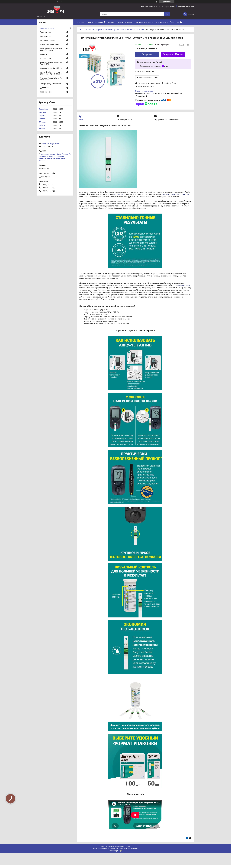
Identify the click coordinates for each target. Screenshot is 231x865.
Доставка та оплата (144, 22)
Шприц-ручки (45, 58)
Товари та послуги (95, 22)
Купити (148, 54)
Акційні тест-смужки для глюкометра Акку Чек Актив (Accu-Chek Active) (115, 29)
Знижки (111, 22)
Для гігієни (44, 88)
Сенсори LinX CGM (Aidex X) (51, 68)
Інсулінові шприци (47, 40)
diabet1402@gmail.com (51, 143)
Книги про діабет (47, 92)
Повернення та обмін (164, 22)
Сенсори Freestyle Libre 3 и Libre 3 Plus (51, 79)
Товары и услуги (46, 28)
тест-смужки (119, 194)
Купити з (170, 54)
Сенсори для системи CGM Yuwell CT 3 (51, 63)
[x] (190, 838)
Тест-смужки (45, 32)
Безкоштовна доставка (148, 77)
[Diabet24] (55, 9)
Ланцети (43, 54)
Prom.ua (127, 846)
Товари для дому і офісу (50, 84)
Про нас (128, 22)
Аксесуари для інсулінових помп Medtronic (51, 49)
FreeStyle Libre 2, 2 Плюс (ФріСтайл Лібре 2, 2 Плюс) (51, 73)
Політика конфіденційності (129, 848)
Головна (80, 22)
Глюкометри (45, 36)
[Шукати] (167, 14)
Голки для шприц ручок (50, 44)
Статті (120, 22)
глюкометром (176, 194)
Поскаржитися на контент (109, 848)
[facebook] (187, 838)
